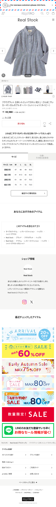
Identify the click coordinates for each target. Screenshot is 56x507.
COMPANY (36, 492)
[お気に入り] (47, 13)
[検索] (42, 13)
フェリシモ (4, 443)
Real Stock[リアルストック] (18, 443)
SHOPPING (27, 492)
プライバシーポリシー (27, 490)
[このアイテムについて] (53, 96)
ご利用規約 (16, 490)
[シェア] (49, 123)
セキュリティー (39, 490)
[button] (53, 51)
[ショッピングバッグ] (53, 13)
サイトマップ (18, 492)
